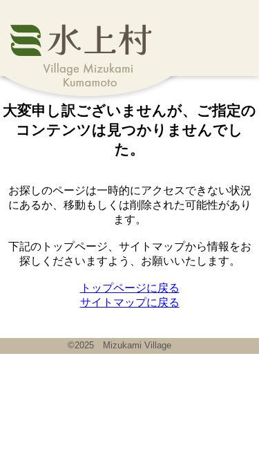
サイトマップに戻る (130, 302)
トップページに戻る (130, 288)
